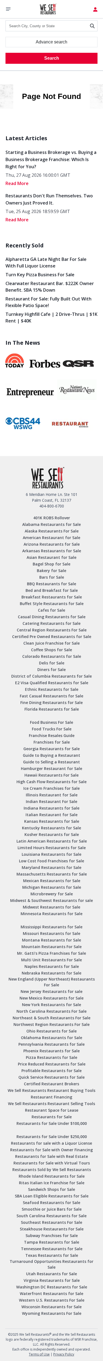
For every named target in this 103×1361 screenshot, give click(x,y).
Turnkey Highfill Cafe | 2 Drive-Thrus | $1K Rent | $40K (51, 317)
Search (51, 58)
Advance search (51, 42)
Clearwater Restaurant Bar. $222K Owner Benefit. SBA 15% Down (49, 286)
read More (17, 183)
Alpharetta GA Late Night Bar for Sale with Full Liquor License (46, 262)
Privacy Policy (63, 1354)
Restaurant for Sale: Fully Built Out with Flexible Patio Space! (48, 302)
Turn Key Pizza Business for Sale (39, 275)
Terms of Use (39, 1354)
